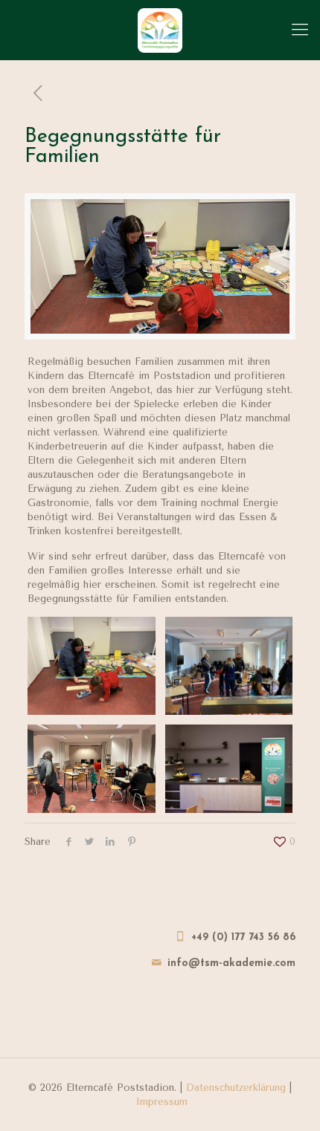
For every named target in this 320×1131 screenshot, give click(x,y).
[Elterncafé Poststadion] (160, 29)
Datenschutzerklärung (236, 1087)
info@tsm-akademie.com (231, 963)
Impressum (162, 1101)
